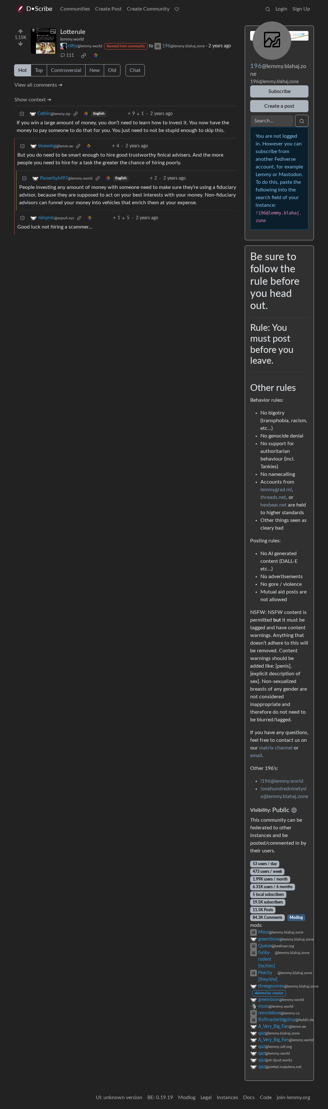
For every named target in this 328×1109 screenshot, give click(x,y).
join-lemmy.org (293, 1097)
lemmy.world (72, 39)
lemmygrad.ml (276, 489)
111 (70, 55)
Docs (249, 1097)
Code (266, 1097)
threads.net (273, 497)
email (256, 755)
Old (112, 70)
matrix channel (275, 747)
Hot (22, 70)
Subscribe (279, 91)
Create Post (108, 9)
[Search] (268, 9)
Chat (135, 70)
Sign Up (301, 9)
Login (281, 9)
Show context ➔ (32, 99)
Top (39, 70)
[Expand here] (43, 41)
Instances (227, 1097)
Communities (75, 9)
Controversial (66, 70)
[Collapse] (22, 114)
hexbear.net (273, 505)
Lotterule (73, 32)
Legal (206, 1097)
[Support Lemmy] (177, 9)
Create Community (148, 9)
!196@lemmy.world (281, 781)
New (94, 70)
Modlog (296, 917)
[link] (83, 56)
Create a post (279, 106)
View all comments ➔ (38, 85)
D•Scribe (39, 9)
